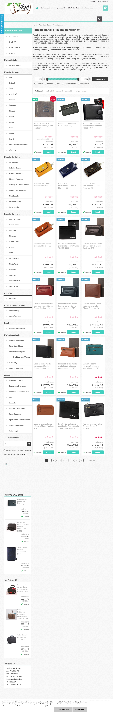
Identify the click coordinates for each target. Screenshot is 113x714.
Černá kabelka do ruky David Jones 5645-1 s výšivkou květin (22, 588)
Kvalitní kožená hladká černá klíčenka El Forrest (92, 426)
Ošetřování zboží (73, 8)
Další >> (92, 460)
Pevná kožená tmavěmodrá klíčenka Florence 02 (67, 186)
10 (77, 460)
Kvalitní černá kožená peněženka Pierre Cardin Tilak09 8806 (68, 246)
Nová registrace (103, 1)
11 (81, 460)
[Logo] (19, 8)
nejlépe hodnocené (81, 91)
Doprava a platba (61, 8)
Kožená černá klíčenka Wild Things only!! (67, 124)
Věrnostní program (87, 8)
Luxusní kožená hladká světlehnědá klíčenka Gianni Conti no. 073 (67, 366)
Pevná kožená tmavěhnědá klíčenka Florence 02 (91, 186)
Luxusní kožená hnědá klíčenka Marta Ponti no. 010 (44, 426)
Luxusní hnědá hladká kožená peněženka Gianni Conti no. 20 (92, 306)
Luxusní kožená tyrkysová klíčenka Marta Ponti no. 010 (91, 366)
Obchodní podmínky (47, 8)
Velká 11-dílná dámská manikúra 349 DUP (22, 550)
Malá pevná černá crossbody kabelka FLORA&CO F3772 (23, 526)
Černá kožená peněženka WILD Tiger (22, 502)
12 (85, 460)
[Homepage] (36, 8)
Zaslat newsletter (11, 438)
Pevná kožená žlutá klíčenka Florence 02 (42, 185)
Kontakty (97, 8)
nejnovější (68, 91)
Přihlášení (93, 1)
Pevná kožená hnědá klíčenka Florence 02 (42, 245)
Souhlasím (79, 709)
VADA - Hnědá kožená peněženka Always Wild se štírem (43, 125)
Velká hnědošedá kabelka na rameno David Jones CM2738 (22, 614)
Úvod (35, 25)
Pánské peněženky (45, 25)
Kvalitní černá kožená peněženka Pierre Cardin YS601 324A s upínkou (68, 426)
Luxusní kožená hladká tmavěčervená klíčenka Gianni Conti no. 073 (43, 306)
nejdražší (59, 91)
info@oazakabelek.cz (14, 679)
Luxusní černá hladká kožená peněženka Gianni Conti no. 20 (42, 366)
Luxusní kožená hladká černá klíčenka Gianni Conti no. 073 (92, 246)
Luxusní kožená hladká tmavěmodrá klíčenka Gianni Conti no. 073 (67, 306)
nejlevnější (50, 91)
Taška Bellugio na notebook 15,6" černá (22, 637)
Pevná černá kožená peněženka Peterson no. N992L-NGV (93, 125)
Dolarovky (91, 58)
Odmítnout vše (63, 709)
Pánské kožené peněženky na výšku (49, 56)
